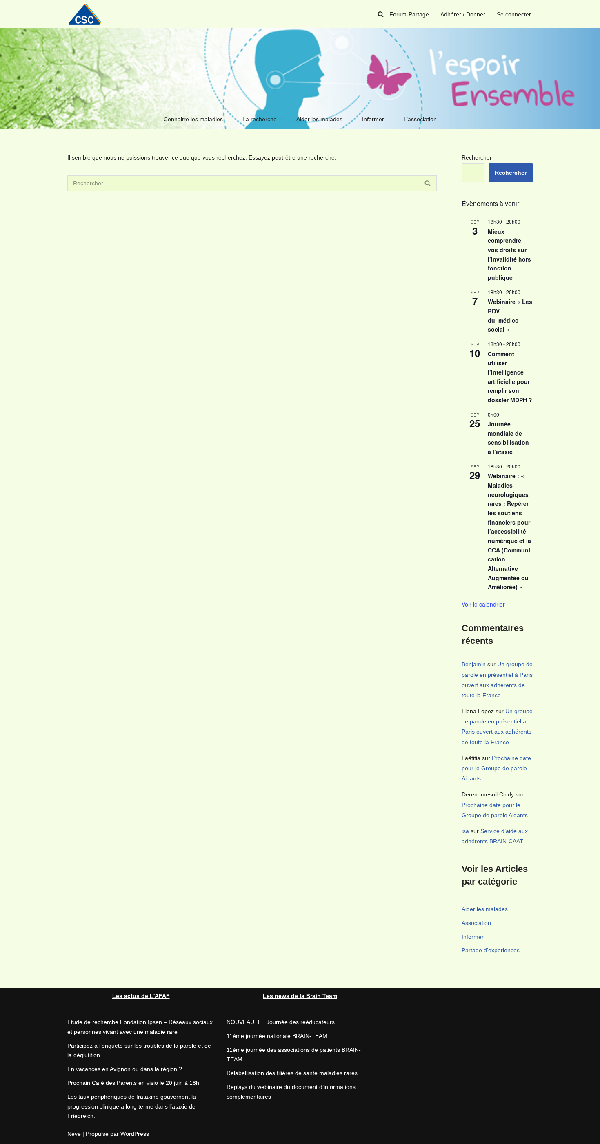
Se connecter (514, 14)
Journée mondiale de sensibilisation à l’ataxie (508, 438)
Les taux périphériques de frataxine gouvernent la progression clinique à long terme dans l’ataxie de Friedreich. (131, 1106)
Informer (373, 119)
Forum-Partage (409, 14)
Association (476, 923)
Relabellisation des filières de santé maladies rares (292, 1073)
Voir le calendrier (483, 604)
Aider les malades (319, 119)
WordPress (134, 1134)
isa (465, 831)
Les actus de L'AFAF (141, 996)
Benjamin (474, 664)
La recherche (259, 119)
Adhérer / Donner (462, 14)
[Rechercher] (381, 14)
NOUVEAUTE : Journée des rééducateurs (281, 1022)
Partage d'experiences (491, 950)
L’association (420, 119)
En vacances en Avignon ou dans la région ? (124, 1069)
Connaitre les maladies (193, 119)
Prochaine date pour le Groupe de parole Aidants (496, 768)
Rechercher (477, 157)
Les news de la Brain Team (300, 996)
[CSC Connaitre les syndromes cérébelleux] (87, 14)
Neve (74, 1134)
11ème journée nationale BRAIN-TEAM (277, 1036)
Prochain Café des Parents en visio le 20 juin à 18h (133, 1083)
